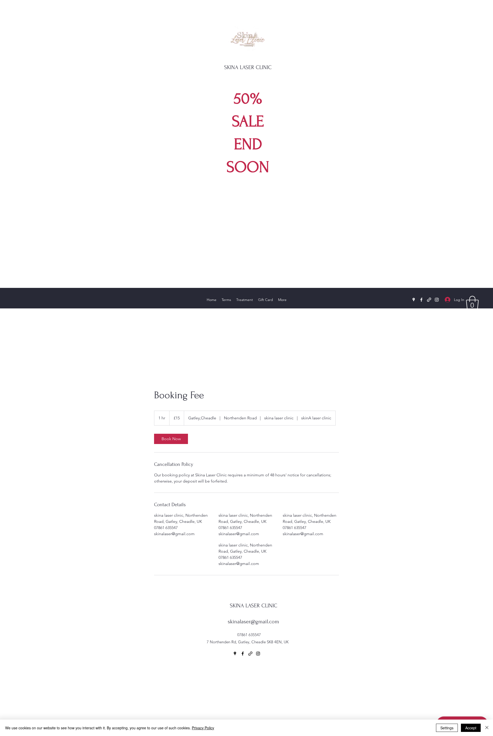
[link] (171, 439)
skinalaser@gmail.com (253, 621)
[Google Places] (413, 299)
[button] (472, 303)
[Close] (487, 728)
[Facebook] (421, 299)
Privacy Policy (203, 727)
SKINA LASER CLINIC (248, 67)
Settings (446, 727)
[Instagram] (436, 299)
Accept (470, 727)
